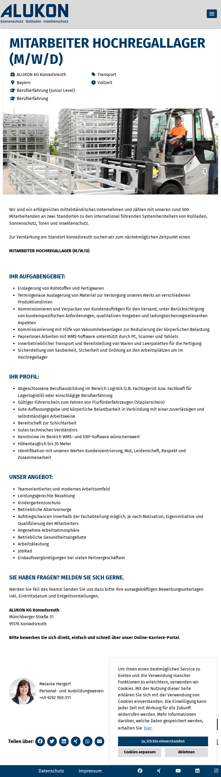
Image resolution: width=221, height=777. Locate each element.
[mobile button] (212, 13)
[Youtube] (178, 770)
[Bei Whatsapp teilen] (87, 741)
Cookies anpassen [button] (140, 752)
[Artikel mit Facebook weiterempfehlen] (40, 741)
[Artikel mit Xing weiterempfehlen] (76, 741)
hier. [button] (148, 728)
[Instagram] (216, 770)
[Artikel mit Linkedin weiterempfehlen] (64, 741)
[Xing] (159, 770)
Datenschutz (51, 771)
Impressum (90, 771)
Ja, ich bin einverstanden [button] (163, 741)
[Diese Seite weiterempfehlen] (99, 741)
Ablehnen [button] (186, 752)
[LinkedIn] (197, 770)
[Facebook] (140, 770)
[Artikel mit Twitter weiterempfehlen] (52, 741)
